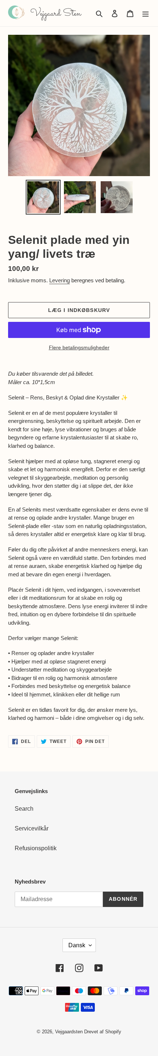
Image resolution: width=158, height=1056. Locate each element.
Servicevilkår (32, 828)
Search (24, 809)
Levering (59, 280)
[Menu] (145, 13)
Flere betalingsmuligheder (79, 347)
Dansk (76, 945)
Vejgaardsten (69, 1031)
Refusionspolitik (36, 848)
